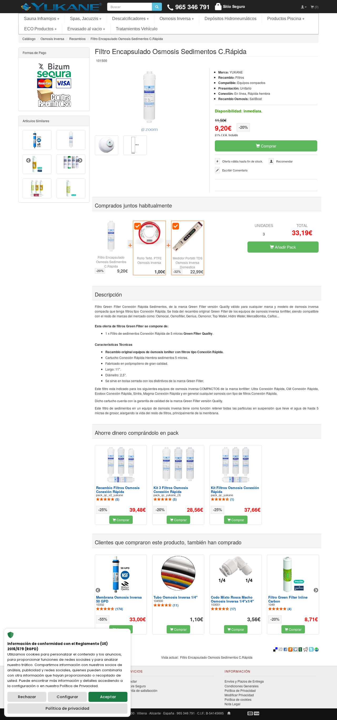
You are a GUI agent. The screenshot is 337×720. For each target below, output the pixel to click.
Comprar (268, 146)
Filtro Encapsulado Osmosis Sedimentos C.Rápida (111, 261)
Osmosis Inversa (177, 18)
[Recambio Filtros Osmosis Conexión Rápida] (121, 464)
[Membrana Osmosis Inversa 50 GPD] (121, 574)
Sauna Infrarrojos (41, 18)
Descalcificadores (130, 18)
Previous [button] (98, 590)
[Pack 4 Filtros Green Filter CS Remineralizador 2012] (37, 188)
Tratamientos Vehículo (136, 29)
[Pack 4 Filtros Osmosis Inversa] (71, 162)
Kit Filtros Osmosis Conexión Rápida (235, 489)
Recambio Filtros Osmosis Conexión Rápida (118, 489)
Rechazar (27, 696)
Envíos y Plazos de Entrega (244, 681)
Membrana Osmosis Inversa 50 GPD (119, 599)
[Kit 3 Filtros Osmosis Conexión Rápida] (178, 464)
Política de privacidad (67, 708)
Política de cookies (238, 699)
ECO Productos (40, 29)
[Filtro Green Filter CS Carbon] (37, 164)
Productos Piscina (285, 18)
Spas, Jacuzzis (85, 18)
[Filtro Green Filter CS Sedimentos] (71, 188)
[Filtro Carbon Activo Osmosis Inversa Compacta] (71, 139)
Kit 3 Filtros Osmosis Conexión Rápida (170, 489)
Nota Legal (232, 704)
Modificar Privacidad (239, 695)
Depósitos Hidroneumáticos (230, 18)
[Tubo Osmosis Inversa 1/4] (178, 573)
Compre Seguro (134, 686)
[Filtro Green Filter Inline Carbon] (293, 574)
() (117, 499)
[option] (121, 485)
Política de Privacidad (240, 690)
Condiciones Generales (242, 686)
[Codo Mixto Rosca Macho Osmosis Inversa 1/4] (236, 569)
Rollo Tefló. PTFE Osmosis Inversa (149, 260)
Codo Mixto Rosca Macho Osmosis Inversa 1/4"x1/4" (232, 599)
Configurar (67, 696)
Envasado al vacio (86, 29)
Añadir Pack (285, 247)
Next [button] (316, 590)
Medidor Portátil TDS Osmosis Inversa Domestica (187, 262)
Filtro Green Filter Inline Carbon (288, 599)
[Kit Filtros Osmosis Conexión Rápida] (236, 464)
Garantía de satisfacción (140, 690)
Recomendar (284, 161)
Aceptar (108, 696)
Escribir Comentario (234, 170)
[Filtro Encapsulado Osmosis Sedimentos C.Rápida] (149, 101)
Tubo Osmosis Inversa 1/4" (175, 597)
